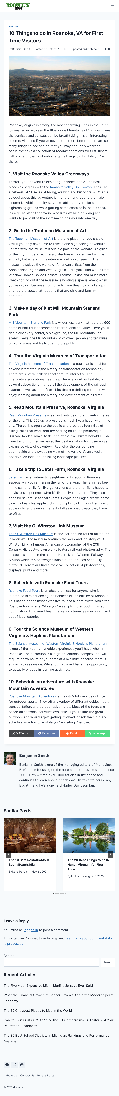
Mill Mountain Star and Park (30, 323)
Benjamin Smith (21, 49)
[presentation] (30, 835)
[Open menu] (112, 6)
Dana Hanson (20, 871)
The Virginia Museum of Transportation (39, 364)
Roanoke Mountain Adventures (32, 696)
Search (9, 956)
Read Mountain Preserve (27, 415)
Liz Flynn (76, 876)
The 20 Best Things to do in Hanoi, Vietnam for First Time (88, 864)
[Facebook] (7, 1065)
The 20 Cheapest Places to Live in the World (38, 1010)
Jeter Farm (17, 477)
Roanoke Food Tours (24, 591)
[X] (14, 1065)
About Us (11, 1075)
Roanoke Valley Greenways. (71, 187)
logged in (31, 930)
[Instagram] (22, 1065)
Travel (13, 26)
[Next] (110, 854)
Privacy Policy (45, 1075)
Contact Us (27, 1075)
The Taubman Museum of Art (31, 239)
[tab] (53, 893)
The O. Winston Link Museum (31, 534)
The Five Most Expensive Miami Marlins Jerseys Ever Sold (48, 986)
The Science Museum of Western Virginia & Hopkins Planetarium (58, 643)
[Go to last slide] (8, 854)
